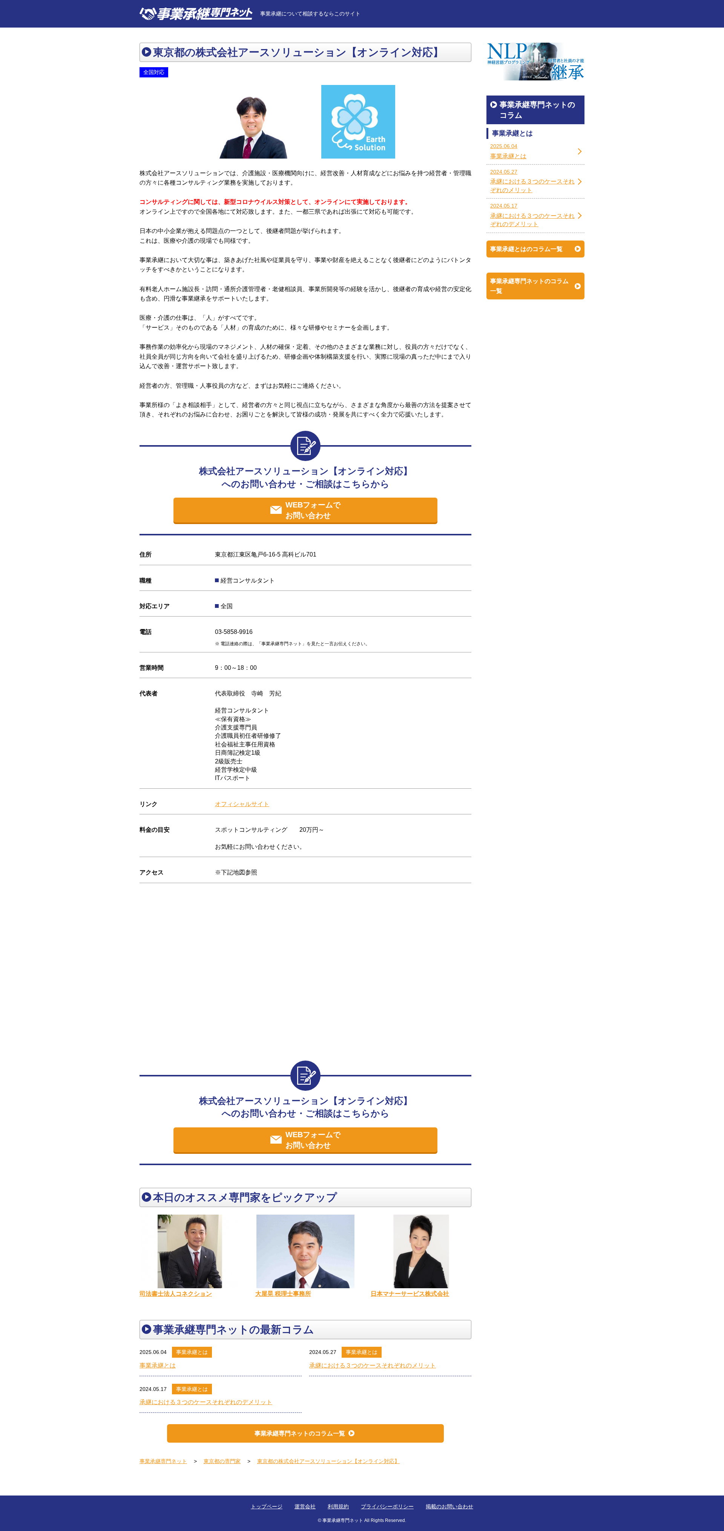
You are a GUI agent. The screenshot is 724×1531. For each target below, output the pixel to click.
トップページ (266, 1506)
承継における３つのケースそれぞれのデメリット (206, 1402)
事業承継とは (192, 1352)
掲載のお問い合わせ (449, 1506)
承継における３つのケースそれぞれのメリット (372, 1365)
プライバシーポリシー (387, 1506)
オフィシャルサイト (242, 804)
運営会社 (305, 1506)
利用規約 (338, 1506)
